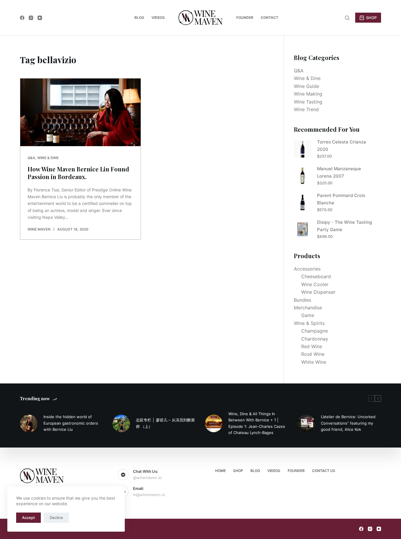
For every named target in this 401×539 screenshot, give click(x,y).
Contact (269, 17)
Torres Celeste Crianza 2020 (341, 145)
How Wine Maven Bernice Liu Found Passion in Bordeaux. (78, 173)
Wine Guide (306, 86)
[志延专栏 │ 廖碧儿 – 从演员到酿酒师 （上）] (121, 423)
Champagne (314, 331)
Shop (238, 470)
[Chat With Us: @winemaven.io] (123, 474)
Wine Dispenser (318, 292)
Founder (244, 17)
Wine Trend (306, 109)
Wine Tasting (308, 102)
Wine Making (308, 94)
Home (220, 470)
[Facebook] (22, 18)
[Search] (347, 18)
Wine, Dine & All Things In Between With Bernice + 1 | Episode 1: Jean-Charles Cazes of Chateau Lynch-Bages (256, 423)
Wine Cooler (314, 284)
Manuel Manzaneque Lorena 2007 (339, 172)
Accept (28, 517)
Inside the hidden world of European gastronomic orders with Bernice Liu (70, 423)
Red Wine (311, 346)
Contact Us (323, 470)
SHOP (371, 17)
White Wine (313, 362)
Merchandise (308, 308)
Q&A (31, 158)
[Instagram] (31, 18)
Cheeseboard (316, 276)
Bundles (302, 300)
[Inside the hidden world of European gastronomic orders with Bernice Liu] (29, 423)
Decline (56, 517)
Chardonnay (314, 339)
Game (307, 315)
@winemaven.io (147, 477)
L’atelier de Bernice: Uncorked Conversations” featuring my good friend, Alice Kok (348, 423)
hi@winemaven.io (149, 494)
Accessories (307, 269)
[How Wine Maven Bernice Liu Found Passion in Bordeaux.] (80, 112)
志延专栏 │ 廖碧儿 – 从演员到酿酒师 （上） (165, 423)
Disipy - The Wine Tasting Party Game (344, 225)
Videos (158, 17)
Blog (139, 17)
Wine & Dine (48, 158)
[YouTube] (40, 18)
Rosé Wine (312, 354)
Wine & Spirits (309, 323)
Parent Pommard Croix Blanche (341, 199)
